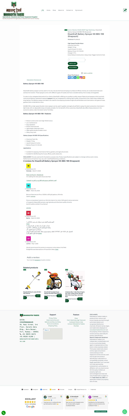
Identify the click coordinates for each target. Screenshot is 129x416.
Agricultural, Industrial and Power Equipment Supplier (20, 17)
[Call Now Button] (3, 413)
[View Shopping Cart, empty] (124, 10)
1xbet (27, 224)
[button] (42, 10)
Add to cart (72, 63)
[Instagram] (81, 77)
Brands (74, 30)
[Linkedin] (75, 77)
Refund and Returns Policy (53, 322)
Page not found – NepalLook (34, 175)
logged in (37, 260)
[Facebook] (69, 77)
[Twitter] (72, 77)
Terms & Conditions (53, 324)
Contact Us (69, 10)
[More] (83, 77)
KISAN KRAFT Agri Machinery (86, 30)
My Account (78, 10)
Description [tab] (30, 80)
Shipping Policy (52, 326)
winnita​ (33, 196)
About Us (61, 10)
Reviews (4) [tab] (37, 80)
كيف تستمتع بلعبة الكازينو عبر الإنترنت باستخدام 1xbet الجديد (41, 180)
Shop (54, 10)
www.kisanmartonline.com (98, 330)
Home (48, 10)
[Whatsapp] (78, 77)
